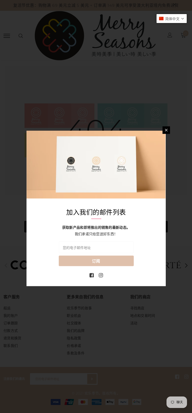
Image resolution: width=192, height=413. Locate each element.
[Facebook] (92, 275)
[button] (171, 18)
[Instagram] (101, 275)
